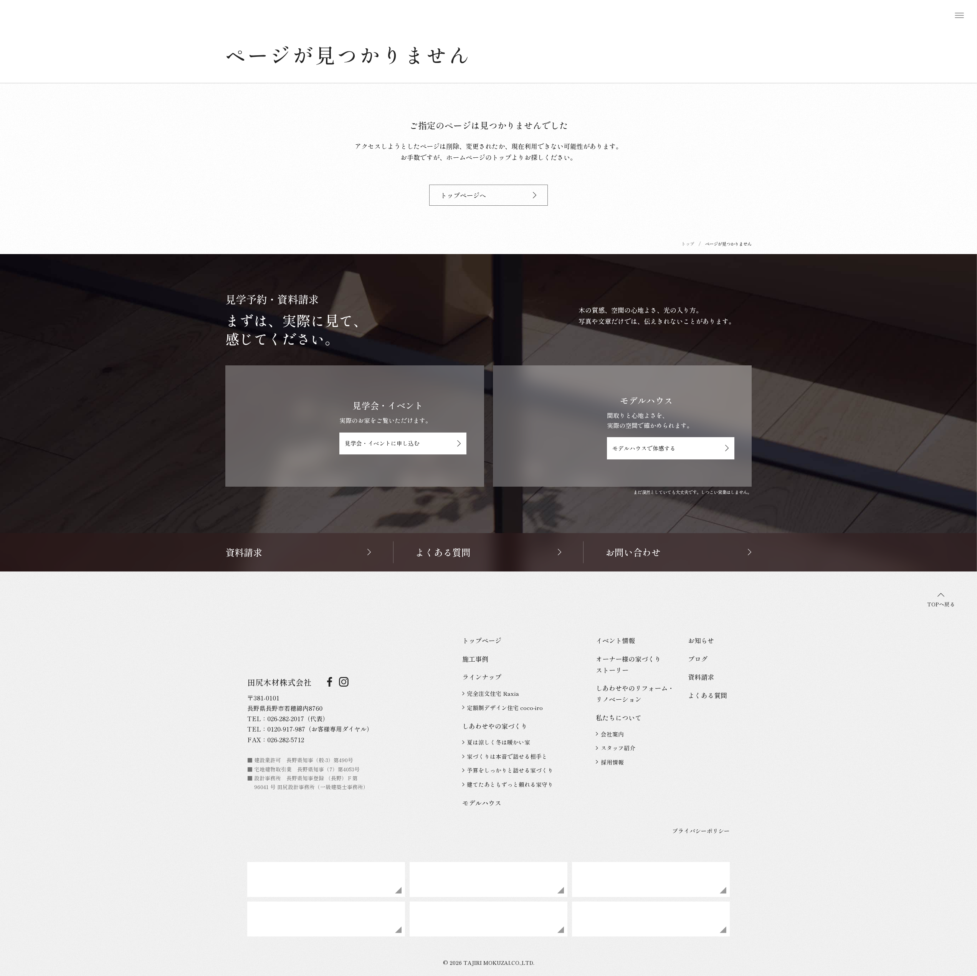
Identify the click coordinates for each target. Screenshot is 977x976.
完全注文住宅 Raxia (493, 693)
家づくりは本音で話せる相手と (507, 756)
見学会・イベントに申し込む (382, 443)
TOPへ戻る (941, 604)
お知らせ (701, 640)
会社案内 (612, 734)
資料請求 (701, 677)
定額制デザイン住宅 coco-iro (505, 708)
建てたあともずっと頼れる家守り (510, 784)
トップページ (481, 640)
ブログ (698, 659)
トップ (687, 244)
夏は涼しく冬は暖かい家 (498, 742)
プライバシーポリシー (701, 831)
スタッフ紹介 (618, 748)
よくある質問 (707, 695)
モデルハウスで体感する (644, 448)
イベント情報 (615, 640)
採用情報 (612, 762)
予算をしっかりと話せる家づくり (510, 770)
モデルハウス (481, 803)
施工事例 (475, 659)
